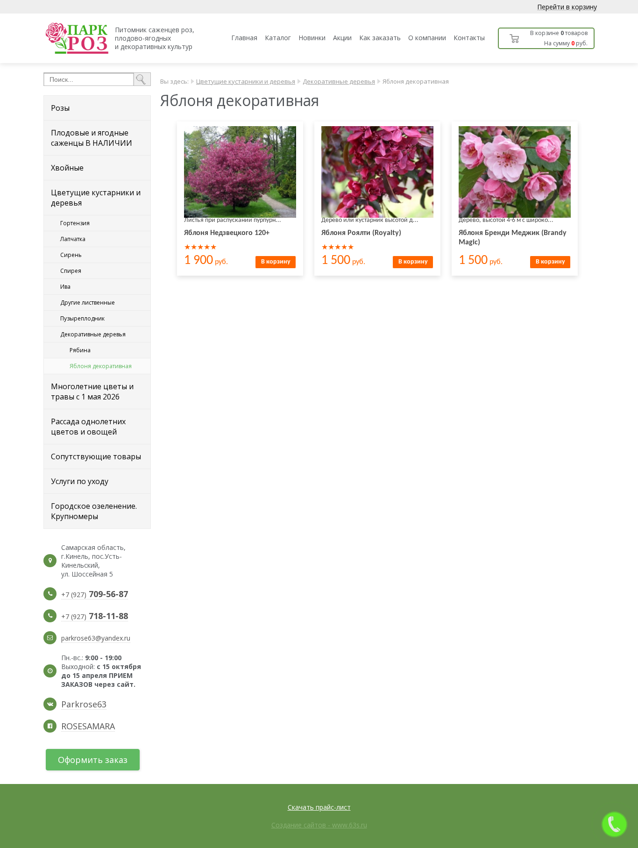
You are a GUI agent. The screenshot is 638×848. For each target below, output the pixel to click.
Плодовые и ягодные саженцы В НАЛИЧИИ (91, 138)
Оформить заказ (93, 759)
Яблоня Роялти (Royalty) (361, 233)
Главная (244, 37)
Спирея (70, 271)
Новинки (312, 37)
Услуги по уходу (79, 481)
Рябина (80, 350)
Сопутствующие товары (96, 456)
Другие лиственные (87, 302)
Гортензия (75, 223)
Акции (342, 37)
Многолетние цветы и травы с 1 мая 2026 (92, 391)
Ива (65, 287)
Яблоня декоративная (101, 366)
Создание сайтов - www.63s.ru (319, 824)
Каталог (278, 37)
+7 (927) (94, 594)
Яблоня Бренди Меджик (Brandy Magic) (513, 237)
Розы (60, 108)
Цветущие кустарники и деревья (96, 197)
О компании (427, 37)
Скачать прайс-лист (319, 807)
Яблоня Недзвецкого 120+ (226, 233)
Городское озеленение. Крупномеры (94, 511)
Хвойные (67, 168)
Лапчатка (72, 239)
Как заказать (380, 37)
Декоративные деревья (93, 334)
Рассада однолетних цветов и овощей (88, 426)
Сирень (71, 255)
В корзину (276, 261)
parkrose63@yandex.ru (95, 638)
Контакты (469, 37)
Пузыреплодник (82, 318)
